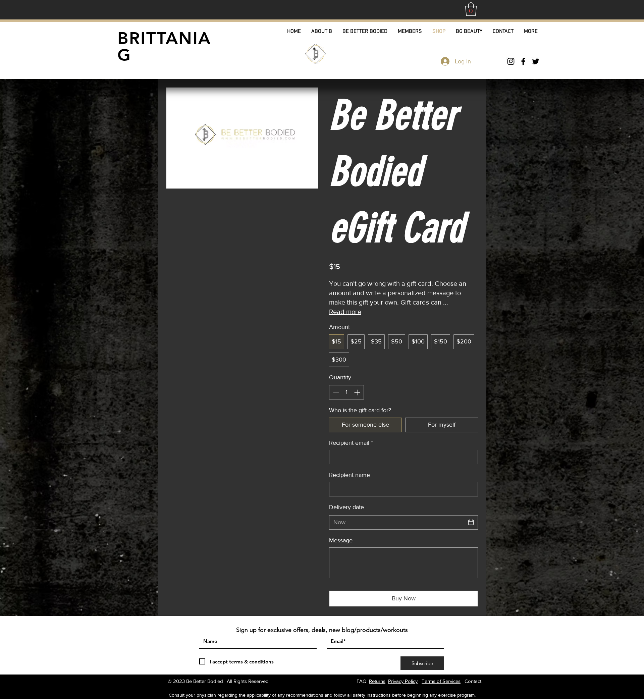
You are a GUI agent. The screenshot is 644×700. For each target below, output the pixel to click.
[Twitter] (535, 61)
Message (341, 540)
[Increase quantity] (358, 392)
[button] (471, 9)
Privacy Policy (403, 681)
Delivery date (346, 507)
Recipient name (349, 475)
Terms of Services (441, 681)
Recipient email (351, 442)
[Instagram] (511, 61)
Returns (377, 681)
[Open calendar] (471, 522)
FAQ (361, 681)
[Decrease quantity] (335, 392)
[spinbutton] (346, 392)
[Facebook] (523, 61)
